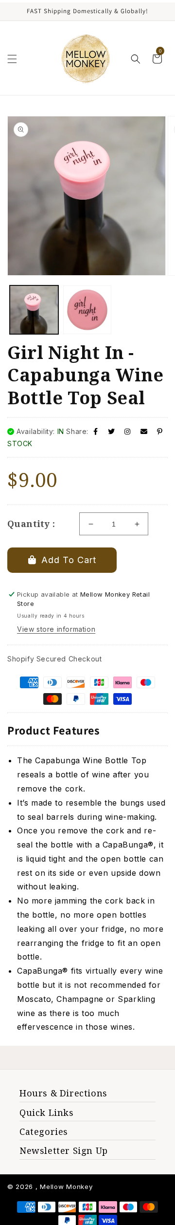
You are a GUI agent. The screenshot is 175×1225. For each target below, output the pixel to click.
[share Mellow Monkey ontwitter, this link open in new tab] (111, 431)
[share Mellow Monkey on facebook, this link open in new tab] (95, 431)
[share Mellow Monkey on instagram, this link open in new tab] (127, 431)
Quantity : (31, 523)
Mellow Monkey (66, 1186)
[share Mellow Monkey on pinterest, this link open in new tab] (160, 431)
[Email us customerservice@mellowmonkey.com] (144, 431)
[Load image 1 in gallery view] (34, 309)
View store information (56, 629)
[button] (12, 59)
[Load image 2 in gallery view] (87, 309)
